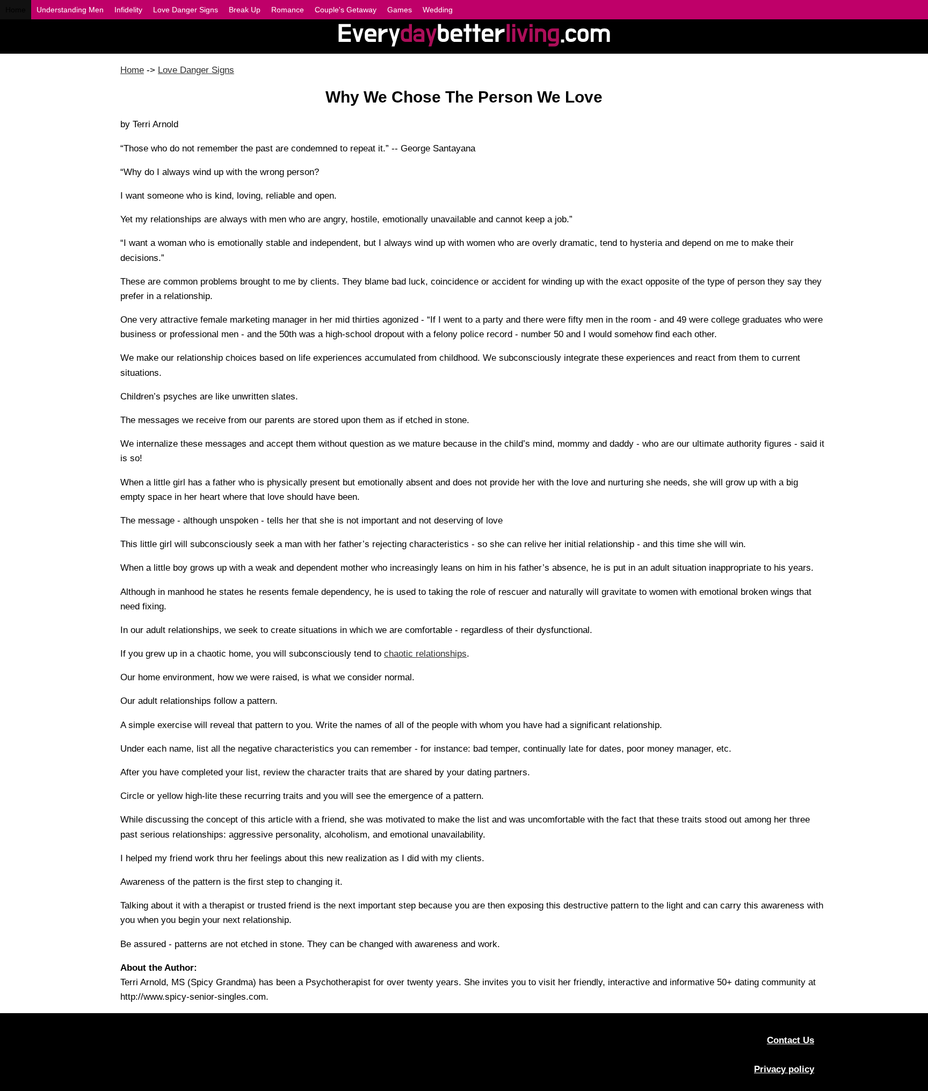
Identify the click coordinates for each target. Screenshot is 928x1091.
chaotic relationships (425, 654)
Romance (287, 9)
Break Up (244, 9)
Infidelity (128, 9)
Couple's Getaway (345, 9)
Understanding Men (70, 9)
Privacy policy (784, 1069)
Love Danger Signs (196, 70)
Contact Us (790, 1040)
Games (399, 9)
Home (132, 70)
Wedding (438, 9)
